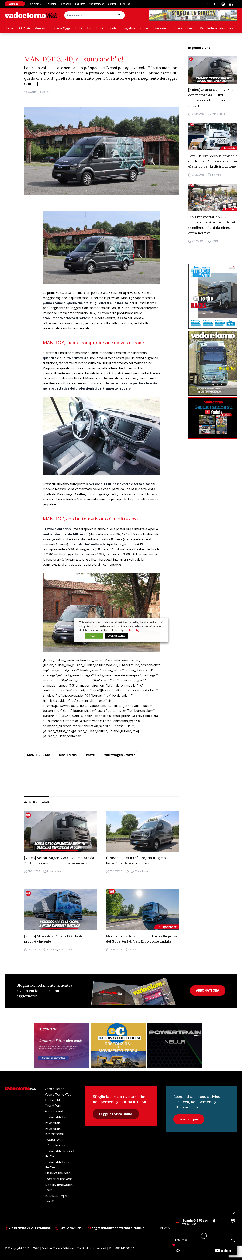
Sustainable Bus (56, 1117)
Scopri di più (189, 1119)
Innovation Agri (56, 1196)
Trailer (113, 28)
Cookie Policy (132, 630)
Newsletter (50, 3)
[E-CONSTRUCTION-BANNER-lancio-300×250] (118, 1045)
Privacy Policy (169, 1228)
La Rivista (80, 3)
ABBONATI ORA (207, 990)
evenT (49, 1201)
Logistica (128, 28)
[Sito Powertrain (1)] (174, 1045)
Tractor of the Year (58, 1179)
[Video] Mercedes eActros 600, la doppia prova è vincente (57, 938)
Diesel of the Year (57, 1173)
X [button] (162, 622)
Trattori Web (54, 1140)
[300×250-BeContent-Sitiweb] (61, 1045)
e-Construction (55, 1145)
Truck (78, 28)
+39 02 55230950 (71, 1228)
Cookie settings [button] (116, 635)
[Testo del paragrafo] (193, 15)
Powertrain (53, 1123)
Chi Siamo (35, 3)
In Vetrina (52, 949)
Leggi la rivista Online (116, 1114)
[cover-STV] (212, 296)
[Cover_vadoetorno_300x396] (212, 363)
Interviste (159, 28)
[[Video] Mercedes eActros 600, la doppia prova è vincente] (60, 909)
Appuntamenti (96, 3)
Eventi (191, 28)
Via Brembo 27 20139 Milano (29, 1228)
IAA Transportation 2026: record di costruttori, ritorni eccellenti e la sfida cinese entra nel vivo (211, 225)
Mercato (40, 28)
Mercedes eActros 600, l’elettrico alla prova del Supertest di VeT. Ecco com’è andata (141, 938)
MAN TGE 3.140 (38, 755)
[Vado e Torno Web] (31, 15)
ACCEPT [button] (94, 635)
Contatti (112, 3)
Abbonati (14, 3)
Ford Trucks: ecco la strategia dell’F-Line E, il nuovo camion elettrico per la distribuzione (212, 161)
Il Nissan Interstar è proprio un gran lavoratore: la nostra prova (136, 860)
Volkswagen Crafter (119, 755)
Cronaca (176, 28)
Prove (144, 28)
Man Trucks (68, 755)
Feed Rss (125, 3)
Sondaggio (65, 3)
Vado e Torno (54, 1089)
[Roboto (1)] (212, 418)
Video (222, 113)
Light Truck (95, 28)
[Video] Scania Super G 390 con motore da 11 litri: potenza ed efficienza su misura (211, 97)
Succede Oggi (60, 28)
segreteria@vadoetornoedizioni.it (117, 1228)
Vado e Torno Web (58, 1094)
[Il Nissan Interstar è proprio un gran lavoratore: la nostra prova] (142, 831)
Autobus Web (54, 1111)
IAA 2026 (24, 28)
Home (9, 28)
